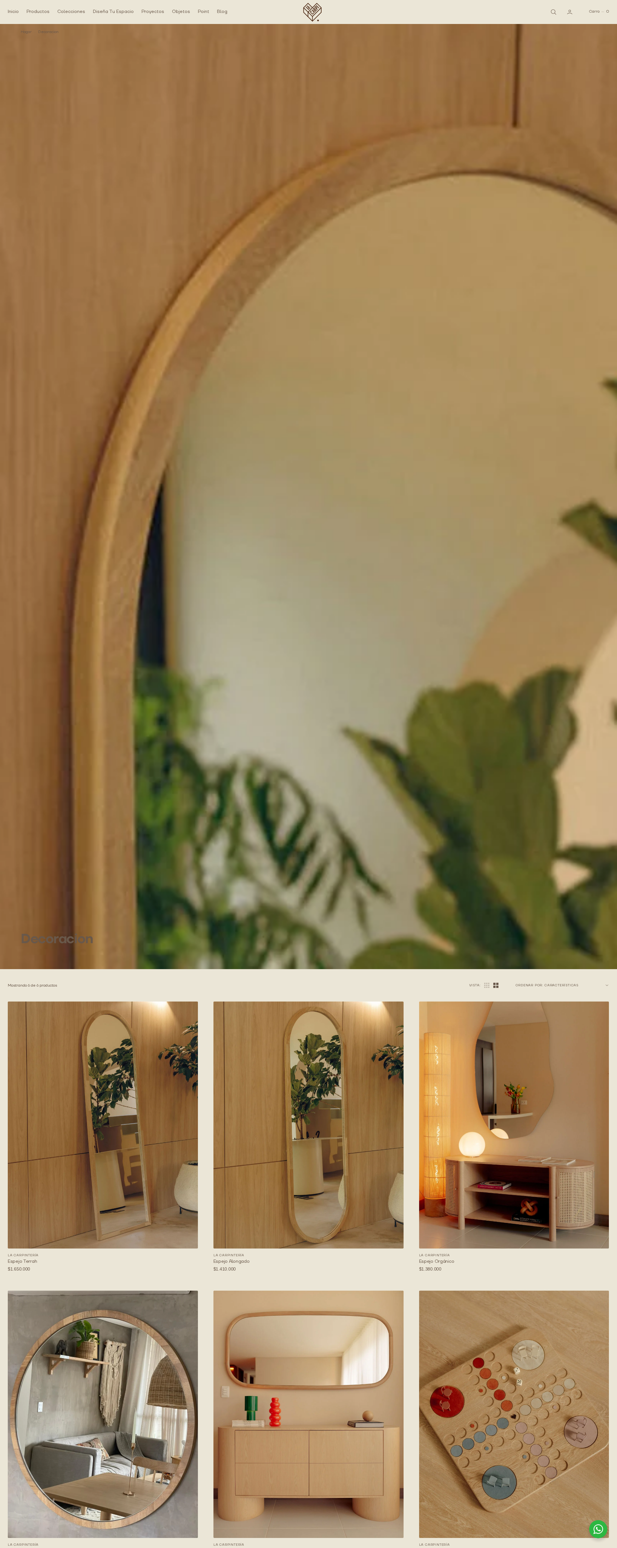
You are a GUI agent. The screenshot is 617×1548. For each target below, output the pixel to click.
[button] (570, 11)
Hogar (26, 31)
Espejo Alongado (231, 1261)
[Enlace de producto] (103, 1125)
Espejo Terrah (22, 1261)
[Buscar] (553, 11)
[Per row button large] (487, 985)
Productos (38, 12)
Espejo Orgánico (436, 1261)
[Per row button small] (496, 985)
